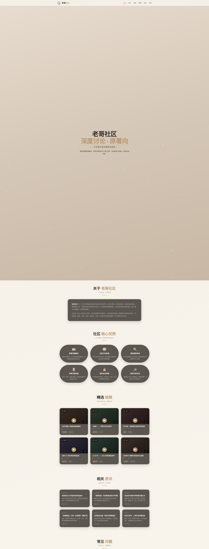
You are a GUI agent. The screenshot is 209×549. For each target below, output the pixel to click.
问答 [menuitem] (150, 3)
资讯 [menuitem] (145, 3)
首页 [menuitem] (124, 3)
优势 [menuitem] (135, 3)
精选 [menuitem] (140, 3)
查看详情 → (65, 504)
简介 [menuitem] (130, 3)
